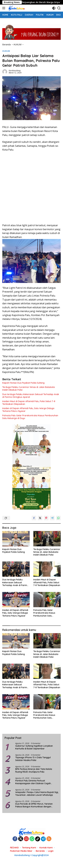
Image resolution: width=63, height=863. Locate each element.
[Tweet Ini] (40, 518)
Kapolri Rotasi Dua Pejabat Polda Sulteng (23, 382)
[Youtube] (26, 839)
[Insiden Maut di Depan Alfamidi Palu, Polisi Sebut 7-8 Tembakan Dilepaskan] (47, 569)
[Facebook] (15, 839)
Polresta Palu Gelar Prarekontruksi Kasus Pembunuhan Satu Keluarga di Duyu (30, 417)
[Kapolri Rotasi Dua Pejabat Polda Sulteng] (16, 538)
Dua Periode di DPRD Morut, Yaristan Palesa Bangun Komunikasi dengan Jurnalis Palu (34, 805)
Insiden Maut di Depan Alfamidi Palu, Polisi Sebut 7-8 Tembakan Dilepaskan (28, 402)
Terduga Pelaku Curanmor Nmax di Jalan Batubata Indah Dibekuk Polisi (28, 388)
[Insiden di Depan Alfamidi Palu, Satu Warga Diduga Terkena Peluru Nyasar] (16, 599)
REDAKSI (14, 847)
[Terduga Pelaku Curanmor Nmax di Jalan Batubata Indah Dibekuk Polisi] (47, 538)
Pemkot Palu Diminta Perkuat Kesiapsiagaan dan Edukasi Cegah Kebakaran (33, 782)
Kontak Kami (46, 847)
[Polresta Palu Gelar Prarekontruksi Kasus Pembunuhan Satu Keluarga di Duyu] (47, 599)
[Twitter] (20, 839)
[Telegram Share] (52, 518)
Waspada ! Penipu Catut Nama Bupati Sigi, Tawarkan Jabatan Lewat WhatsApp (36, 793)
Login (51, 851)
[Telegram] (43, 838)
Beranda (40, 851)
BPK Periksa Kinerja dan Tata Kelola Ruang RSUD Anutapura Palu (33, 770)
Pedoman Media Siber (21, 851)
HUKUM (6, 51)
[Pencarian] (59, 8)
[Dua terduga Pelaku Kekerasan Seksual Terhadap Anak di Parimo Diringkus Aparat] (16, 569)
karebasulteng (14, 70)
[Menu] (4, 8)
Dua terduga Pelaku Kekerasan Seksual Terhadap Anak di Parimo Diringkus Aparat (30, 395)
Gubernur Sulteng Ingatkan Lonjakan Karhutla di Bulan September (34, 747)
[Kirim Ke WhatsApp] (58, 518)
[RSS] (48, 839)
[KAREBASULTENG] (16, 8)
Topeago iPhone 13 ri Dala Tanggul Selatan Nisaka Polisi (33, 759)
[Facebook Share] (34, 518)
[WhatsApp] (32, 839)
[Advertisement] (31, 187)
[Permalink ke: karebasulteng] (4, 71)
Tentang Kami (29, 847)
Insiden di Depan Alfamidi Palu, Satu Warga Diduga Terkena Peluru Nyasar (28, 409)
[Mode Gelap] (54, 8)
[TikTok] (37, 838)
